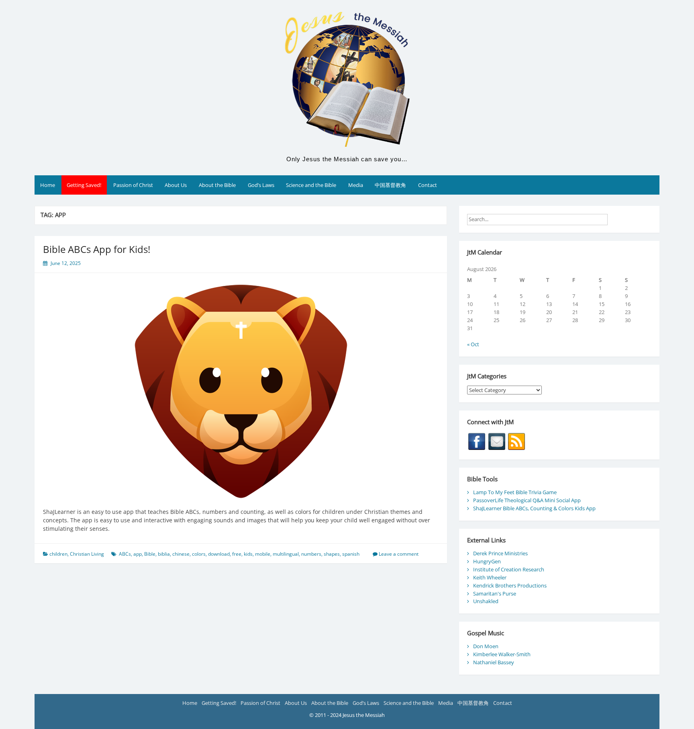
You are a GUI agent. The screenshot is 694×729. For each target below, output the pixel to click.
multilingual (286, 553)
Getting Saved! (84, 185)
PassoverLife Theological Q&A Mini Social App (527, 500)
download (219, 553)
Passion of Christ (133, 185)
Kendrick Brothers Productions (510, 585)
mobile (262, 553)
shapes (332, 553)
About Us (176, 185)
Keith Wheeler (489, 577)
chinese (181, 553)
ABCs (125, 553)
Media (355, 185)
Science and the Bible (311, 185)
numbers (311, 553)
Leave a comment (398, 553)
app (137, 553)
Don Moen (485, 646)
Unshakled (485, 601)
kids (248, 553)
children (58, 553)
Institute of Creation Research (508, 569)
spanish (350, 553)
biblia (164, 553)
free (236, 553)
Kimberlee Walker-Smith (502, 654)
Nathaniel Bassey (493, 662)
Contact (427, 185)
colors (199, 553)
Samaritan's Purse (494, 593)
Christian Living (87, 553)
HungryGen (487, 561)
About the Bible (217, 185)
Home (47, 185)
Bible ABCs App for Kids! (96, 249)
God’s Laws (261, 185)
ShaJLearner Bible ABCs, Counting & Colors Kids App (534, 508)
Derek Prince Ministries (500, 553)
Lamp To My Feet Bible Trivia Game (515, 492)
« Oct (473, 344)
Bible (149, 553)
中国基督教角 (390, 185)
